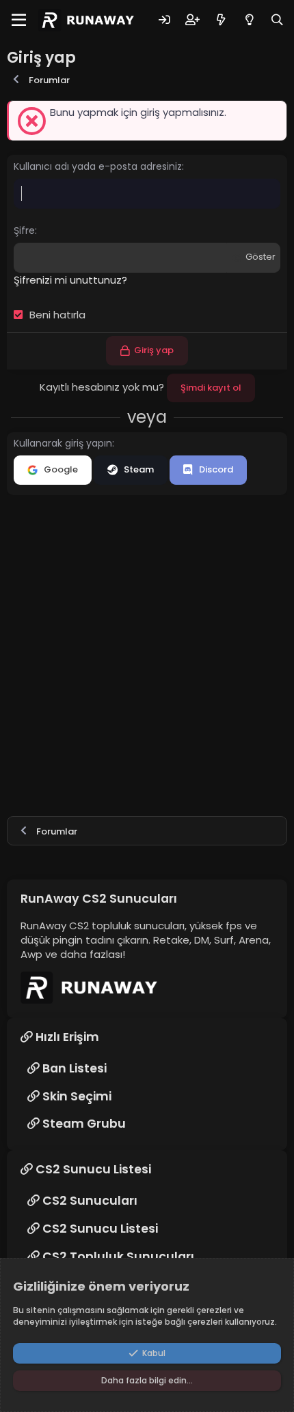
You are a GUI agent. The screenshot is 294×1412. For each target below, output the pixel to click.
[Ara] (277, 20)
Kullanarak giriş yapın (63, 443)
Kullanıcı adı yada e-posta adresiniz (98, 166)
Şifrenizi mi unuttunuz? (70, 280)
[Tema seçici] (249, 20)
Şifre (24, 230)
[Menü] (19, 20)
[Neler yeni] (220, 20)
